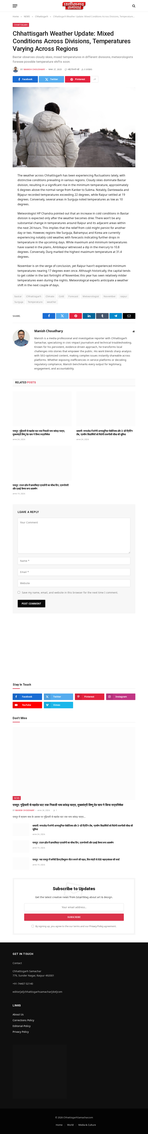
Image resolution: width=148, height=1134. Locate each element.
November (110, 296)
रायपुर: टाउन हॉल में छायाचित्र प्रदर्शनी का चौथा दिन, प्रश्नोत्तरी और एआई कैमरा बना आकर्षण (41, 487)
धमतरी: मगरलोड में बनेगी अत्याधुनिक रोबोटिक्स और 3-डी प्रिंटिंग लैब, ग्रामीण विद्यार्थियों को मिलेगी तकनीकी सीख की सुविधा (104, 432)
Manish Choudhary (34, 69)
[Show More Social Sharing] (94, 79)
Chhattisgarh (21, 25)
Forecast (73, 296)
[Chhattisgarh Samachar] (74, 6)
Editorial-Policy (22, 1026)
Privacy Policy (96, 926)
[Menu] (15, 6)
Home (59, 1124)
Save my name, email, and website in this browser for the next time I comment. (70, 592)
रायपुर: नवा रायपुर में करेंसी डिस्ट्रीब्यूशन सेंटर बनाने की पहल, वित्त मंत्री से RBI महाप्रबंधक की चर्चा (75, 859)
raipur (123, 296)
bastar (18, 296)
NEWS (16, 798)
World (70, 1124)
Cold (61, 296)
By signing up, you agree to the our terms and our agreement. (75, 926)
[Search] (133, 6)
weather (51, 302)
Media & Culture (87, 1124)
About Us (18, 1014)
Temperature (35, 302)
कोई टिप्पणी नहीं (73, 69)
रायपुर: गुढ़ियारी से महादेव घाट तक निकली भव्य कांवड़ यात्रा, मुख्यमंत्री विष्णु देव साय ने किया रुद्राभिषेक (39, 432)
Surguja (18, 302)
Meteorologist (91, 296)
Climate (50, 296)
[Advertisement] (74, 649)
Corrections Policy (23, 1020)
